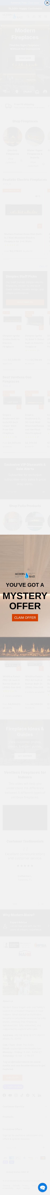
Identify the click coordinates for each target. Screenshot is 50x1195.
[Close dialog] (47, 2)
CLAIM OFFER (25, 617)
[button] (42, 1187)
